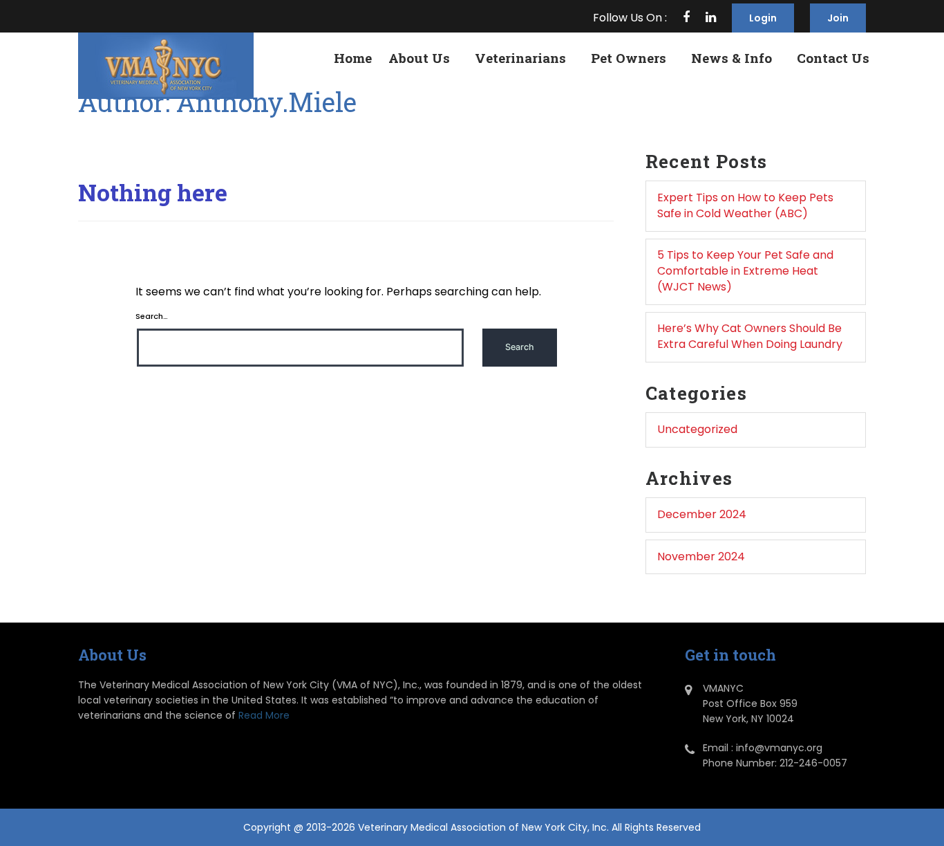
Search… (151, 316)
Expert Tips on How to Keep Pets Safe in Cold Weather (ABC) (745, 205)
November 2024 (701, 556)
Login (763, 18)
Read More (264, 715)
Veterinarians (520, 57)
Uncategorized (697, 429)
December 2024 (701, 514)
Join (838, 18)
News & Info (731, 57)
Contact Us (833, 57)
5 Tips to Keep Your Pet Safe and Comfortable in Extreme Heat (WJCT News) (745, 271)
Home (353, 57)
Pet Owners (628, 57)
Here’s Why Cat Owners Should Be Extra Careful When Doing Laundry (749, 336)
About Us (419, 57)
